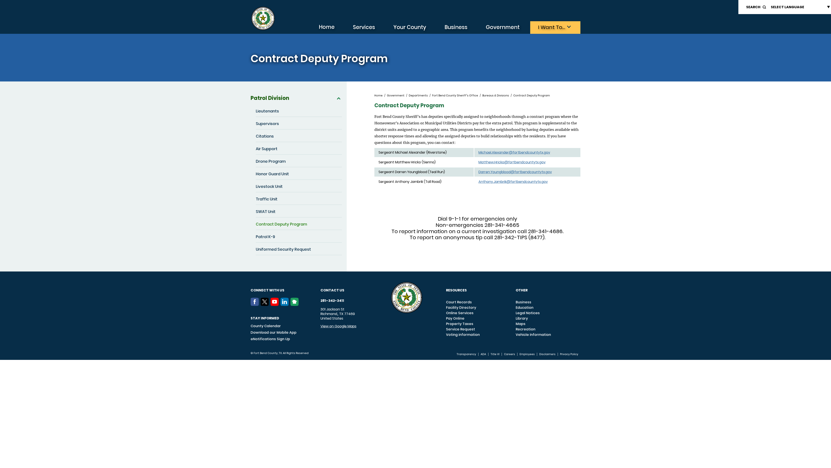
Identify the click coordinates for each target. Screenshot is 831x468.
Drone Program (271, 161)
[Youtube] (275, 304)
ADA (483, 354)
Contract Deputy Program (281, 224)
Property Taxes (459, 323)
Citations (265, 136)
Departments (418, 95)
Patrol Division (270, 98)
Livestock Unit (269, 186)
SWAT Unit (265, 211)
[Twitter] (266, 304)
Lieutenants (267, 111)
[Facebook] (256, 304)
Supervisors (267, 123)
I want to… (551, 27)
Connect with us (267, 290)
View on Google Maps (338, 326)
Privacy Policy (569, 354)
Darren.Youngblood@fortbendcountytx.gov (515, 171)
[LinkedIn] (285, 304)
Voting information (463, 334)
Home (327, 27)
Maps (520, 323)
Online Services (459, 312)
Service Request (460, 329)
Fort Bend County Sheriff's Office (455, 95)
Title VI (495, 354)
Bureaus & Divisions (495, 95)
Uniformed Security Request (283, 249)
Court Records (459, 302)
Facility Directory (461, 307)
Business (455, 27)
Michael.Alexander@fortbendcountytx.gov (514, 152)
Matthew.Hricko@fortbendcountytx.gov (512, 162)
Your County (409, 27)
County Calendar (266, 325)
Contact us (332, 290)
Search (753, 7)
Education (524, 307)
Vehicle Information (533, 334)
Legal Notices (528, 312)
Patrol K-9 (265, 236)
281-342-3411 (332, 301)
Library (522, 318)
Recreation (525, 329)
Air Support (266, 148)
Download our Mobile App (273, 332)
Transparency (466, 354)
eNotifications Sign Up (270, 338)
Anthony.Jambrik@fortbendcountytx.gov (513, 181)
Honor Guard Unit (272, 174)
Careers (509, 354)
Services (364, 27)
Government (503, 27)
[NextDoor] (295, 304)
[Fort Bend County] (263, 18)
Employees (527, 354)
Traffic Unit (266, 199)
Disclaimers (547, 354)
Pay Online (455, 318)
